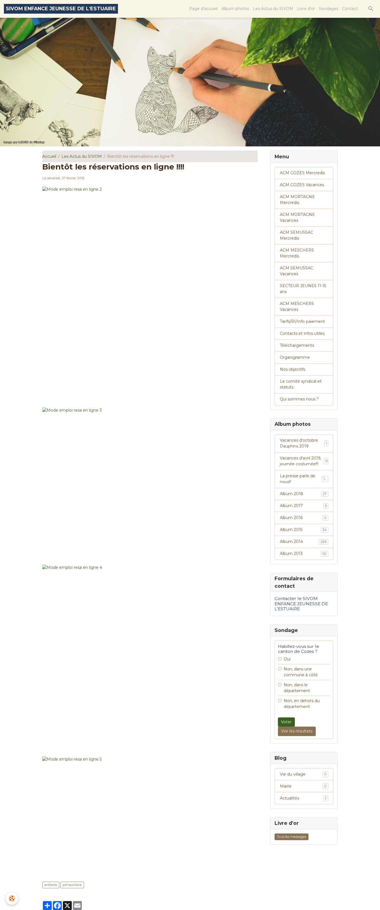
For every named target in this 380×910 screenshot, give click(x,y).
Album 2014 (303, 541)
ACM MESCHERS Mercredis (297, 253)
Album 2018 (303, 493)
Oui (287, 658)
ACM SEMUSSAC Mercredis (296, 235)
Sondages (328, 8)
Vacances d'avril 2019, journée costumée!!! (304, 461)
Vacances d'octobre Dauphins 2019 (303, 443)
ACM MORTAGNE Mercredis (297, 199)
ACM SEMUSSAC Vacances (296, 270)
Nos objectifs (292, 369)
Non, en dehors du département (302, 703)
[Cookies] (12, 898)
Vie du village (303, 774)
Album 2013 (303, 553)
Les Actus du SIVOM (273, 8)
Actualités (303, 798)
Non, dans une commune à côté (301, 671)
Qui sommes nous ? (299, 399)
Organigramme (295, 357)
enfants (51, 885)
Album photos (235, 8)
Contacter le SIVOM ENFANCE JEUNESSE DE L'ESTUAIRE (301, 603)
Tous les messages (291, 837)
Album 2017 (303, 505)
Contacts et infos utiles (302, 333)
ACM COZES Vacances (302, 184)
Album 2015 (303, 529)
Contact (350, 8)
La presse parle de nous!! (303, 478)
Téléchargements (297, 345)
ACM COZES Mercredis (302, 172)
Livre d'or (306, 8)
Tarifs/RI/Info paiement (302, 321)
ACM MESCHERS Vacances (297, 306)
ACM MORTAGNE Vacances (297, 217)
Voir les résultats (296, 731)
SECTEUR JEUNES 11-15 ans (303, 288)
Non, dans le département (297, 687)
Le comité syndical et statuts (301, 384)
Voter (286, 721)
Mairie (303, 786)
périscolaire (72, 885)
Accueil (49, 156)
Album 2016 (303, 517)
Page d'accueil (203, 8)
